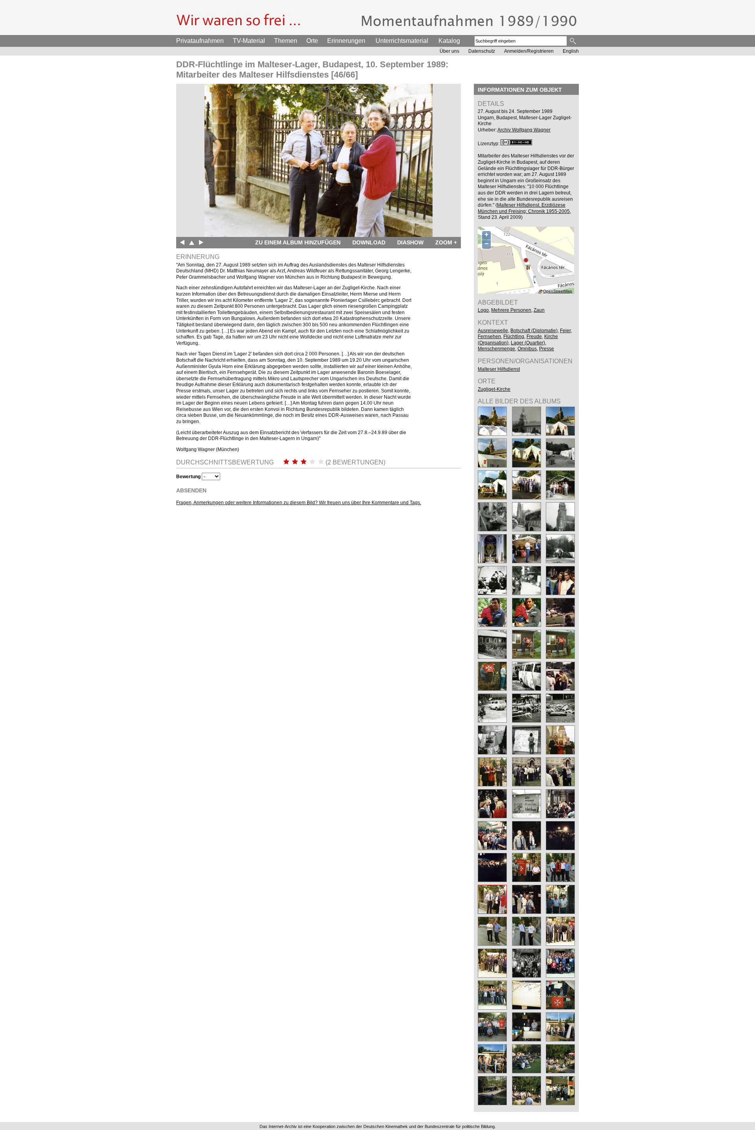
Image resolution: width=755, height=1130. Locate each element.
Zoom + (446, 242)
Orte (312, 40)
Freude (534, 336)
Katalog (449, 40)
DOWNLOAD (368, 242)
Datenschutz (481, 51)
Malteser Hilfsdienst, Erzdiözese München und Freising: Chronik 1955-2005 (524, 208)
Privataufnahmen (200, 40)
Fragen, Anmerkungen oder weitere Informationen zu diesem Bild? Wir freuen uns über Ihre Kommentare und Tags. (298, 502)
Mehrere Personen (511, 310)
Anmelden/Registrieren (529, 51)
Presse (546, 348)
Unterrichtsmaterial (402, 40)
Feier (565, 330)
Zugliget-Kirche (494, 389)
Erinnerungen (346, 40)
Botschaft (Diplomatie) (534, 330)
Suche (573, 41)
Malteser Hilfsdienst (499, 369)
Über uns (449, 51)
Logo (483, 310)
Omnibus (527, 348)
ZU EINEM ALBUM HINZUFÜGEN (298, 242)
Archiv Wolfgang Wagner (524, 130)
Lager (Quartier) (528, 343)
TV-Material (249, 40)
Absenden (191, 490)
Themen (285, 40)
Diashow (410, 242)
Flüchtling (513, 336)
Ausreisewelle (493, 330)
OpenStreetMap (557, 291)
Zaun (539, 310)
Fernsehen (489, 336)
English (571, 51)
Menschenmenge (496, 348)
